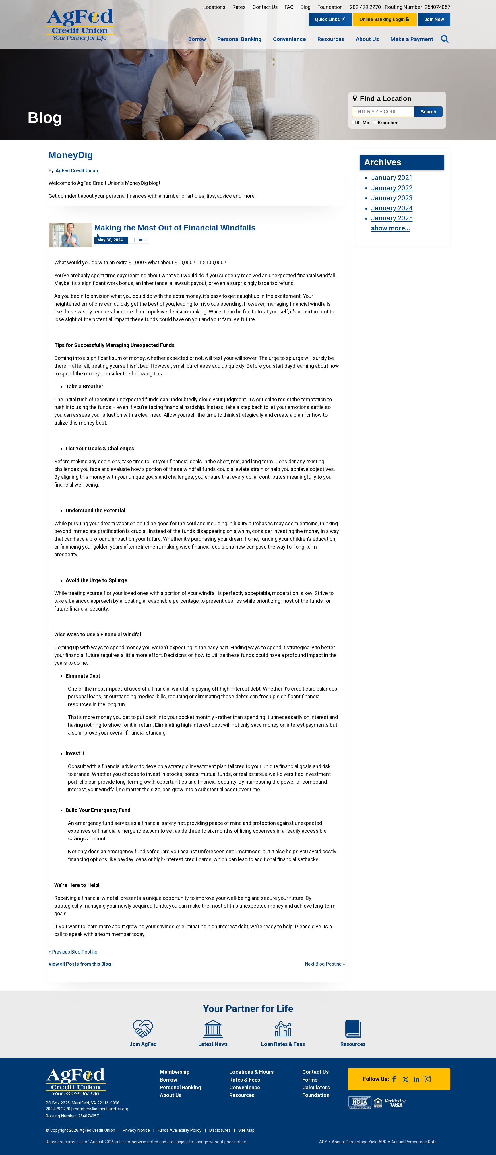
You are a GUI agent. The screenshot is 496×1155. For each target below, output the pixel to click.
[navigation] (311, 39)
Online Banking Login (382, 19)
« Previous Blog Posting (73, 952)
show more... (390, 228)
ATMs (362, 122)
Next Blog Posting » (325, 964)
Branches (388, 122)
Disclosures (219, 1130)
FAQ (289, 7)
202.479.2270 (365, 7)
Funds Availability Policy (180, 1130)
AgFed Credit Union (77, 170)
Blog (306, 7)
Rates (239, 7)
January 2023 (392, 198)
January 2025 (392, 218)
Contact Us (265, 7)
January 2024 (392, 208)
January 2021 (392, 178)
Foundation (330, 7)
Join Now (434, 19)
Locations (214, 7)
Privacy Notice (136, 1130)
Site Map (246, 1130)
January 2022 (392, 188)
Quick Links (328, 19)
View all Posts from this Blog (80, 964)
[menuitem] (197, 39)
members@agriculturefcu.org (100, 1108)
